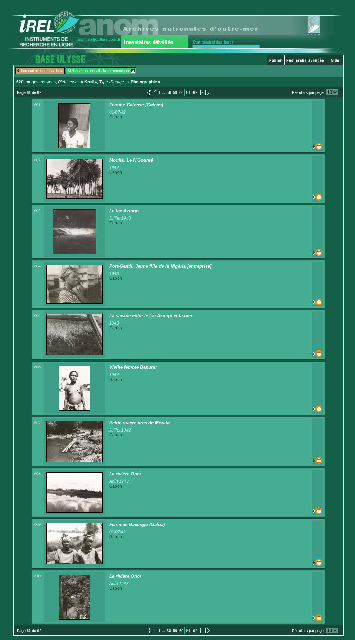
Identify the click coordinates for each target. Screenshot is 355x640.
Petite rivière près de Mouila (139, 422)
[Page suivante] (201, 92)
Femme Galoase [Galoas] (136, 104)
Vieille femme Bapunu (133, 367)
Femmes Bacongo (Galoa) (137, 524)
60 (181, 92)
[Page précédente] (155, 92)
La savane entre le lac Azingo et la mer (150, 315)
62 (195, 92)
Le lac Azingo (124, 210)
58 (169, 92)
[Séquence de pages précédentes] (149, 92)
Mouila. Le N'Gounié (131, 160)
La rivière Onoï (125, 474)
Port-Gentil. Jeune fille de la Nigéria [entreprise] (160, 266)
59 (175, 92)
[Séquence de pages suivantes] (207, 92)
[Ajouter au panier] (317, 146)
